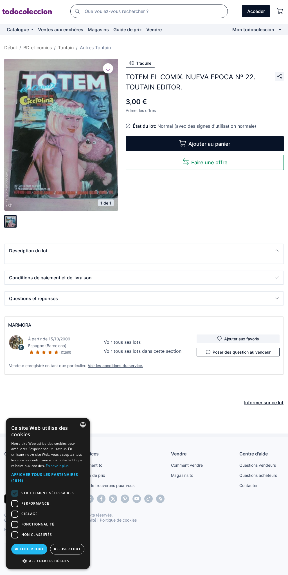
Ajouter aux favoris (241, 338)
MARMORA (19, 325)
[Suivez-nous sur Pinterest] (125, 499)
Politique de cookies (118, 520)
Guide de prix (127, 29)
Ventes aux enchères (60, 29)
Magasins (98, 29)
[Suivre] (108, 68)
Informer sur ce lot (264, 402)
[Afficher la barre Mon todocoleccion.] (280, 29)
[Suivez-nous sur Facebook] (101, 499)
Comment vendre (187, 465)
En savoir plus (57, 465)
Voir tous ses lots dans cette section (142, 351)
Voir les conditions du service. (115, 365)
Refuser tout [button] (67, 549)
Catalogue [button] (18, 29)
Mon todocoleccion (253, 29)
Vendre (154, 29)
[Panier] (280, 11)
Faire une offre (209, 162)
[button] (144, 250)
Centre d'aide (253, 454)
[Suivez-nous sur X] (113, 499)
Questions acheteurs (258, 475)
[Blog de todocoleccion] (160, 499)
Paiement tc (91, 465)
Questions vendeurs (257, 465)
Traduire (143, 63)
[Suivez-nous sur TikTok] (148, 499)
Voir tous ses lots (122, 342)
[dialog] (48, 493)
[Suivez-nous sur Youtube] (136, 499)
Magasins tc (182, 475)
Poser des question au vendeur (242, 352)
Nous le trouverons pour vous (107, 485)
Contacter (248, 485)
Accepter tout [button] (29, 549)
